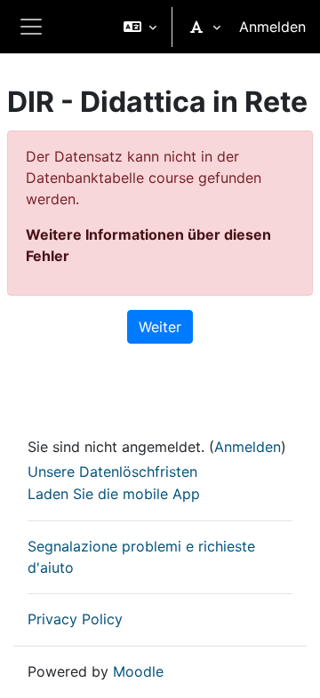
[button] (140, 26)
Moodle (138, 671)
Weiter (160, 327)
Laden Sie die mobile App (114, 494)
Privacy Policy (75, 619)
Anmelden (272, 27)
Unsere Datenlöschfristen (112, 471)
